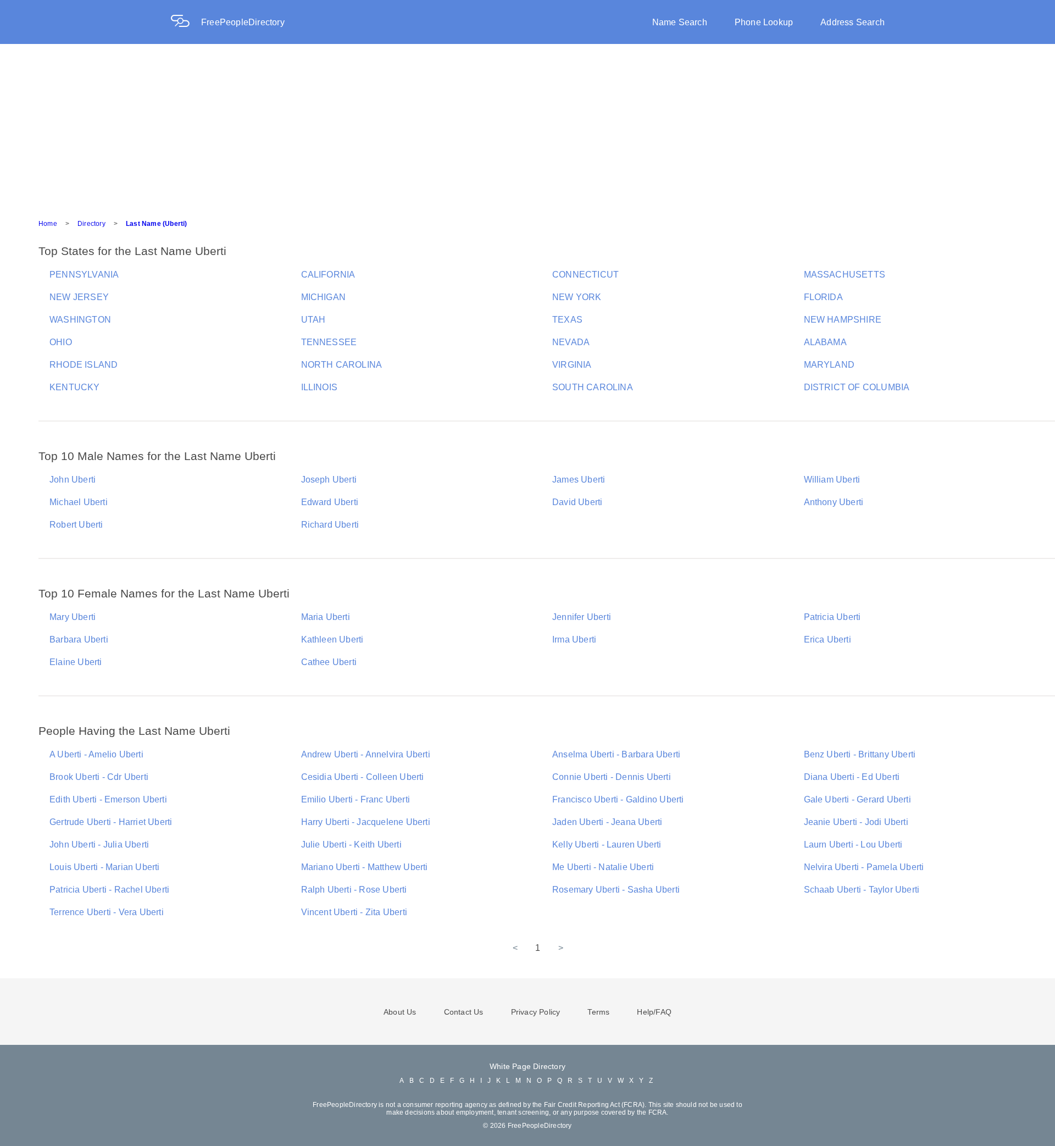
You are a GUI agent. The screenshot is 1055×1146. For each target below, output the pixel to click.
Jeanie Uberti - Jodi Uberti (856, 822)
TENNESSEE (329, 342)
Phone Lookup (764, 22)
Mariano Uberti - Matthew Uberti (364, 867)
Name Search (679, 22)
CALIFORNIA (328, 274)
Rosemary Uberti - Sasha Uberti (616, 889)
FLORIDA (823, 297)
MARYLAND (829, 364)
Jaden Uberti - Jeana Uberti (607, 822)
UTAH (313, 319)
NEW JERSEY (79, 297)
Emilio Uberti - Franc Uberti (355, 799)
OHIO (60, 342)
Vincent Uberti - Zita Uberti (354, 912)
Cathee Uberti (329, 662)
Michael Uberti (78, 502)
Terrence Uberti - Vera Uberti (106, 912)
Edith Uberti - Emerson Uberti (108, 799)
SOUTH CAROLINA (592, 387)
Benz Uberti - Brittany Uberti (860, 754)
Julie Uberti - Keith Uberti (351, 844)
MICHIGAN (323, 297)
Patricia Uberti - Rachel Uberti (109, 889)
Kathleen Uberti (332, 639)
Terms (598, 1011)
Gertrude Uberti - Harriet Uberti (110, 822)
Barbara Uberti (78, 639)
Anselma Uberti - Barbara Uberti (616, 754)
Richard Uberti (330, 524)
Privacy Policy (535, 1011)
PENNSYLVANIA (84, 274)
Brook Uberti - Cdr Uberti (98, 777)
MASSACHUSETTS (845, 274)
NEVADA (571, 342)
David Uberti (577, 502)
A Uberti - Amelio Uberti (96, 754)
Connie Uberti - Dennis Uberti (611, 777)
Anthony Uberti (834, 502)
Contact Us (464, 1011)
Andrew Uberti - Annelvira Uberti (365, 754)
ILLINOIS (319, 387)
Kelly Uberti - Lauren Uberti (607, 844)
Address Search (852, 22)
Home (47, 224)
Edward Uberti (330, 502)
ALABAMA (825, 342)
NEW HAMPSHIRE (843, 319)
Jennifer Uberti (581, 617)
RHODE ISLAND (83, 364)
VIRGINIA (572, 364)
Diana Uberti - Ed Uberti (852, 777)
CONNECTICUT (585, 274)
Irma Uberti (574, 639)
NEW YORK (577, 297)
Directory (91, 224)
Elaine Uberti (75, 662)
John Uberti (72, 479)
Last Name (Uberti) (156, 224)
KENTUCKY (74, 387)
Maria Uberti (325, 617)
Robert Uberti (76, 524)
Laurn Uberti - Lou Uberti (853, 844)
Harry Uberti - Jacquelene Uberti (365, 822)
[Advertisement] (527, 126)
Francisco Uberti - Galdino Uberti (618, 799)
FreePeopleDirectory (243, 22)
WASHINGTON (80, 319)
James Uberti (578, 479)
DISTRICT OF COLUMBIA (857, 387)
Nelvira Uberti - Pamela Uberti (864, 867)
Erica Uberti (827, 639)
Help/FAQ (654, 1011)
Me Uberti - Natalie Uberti (603, 867)
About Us (400, 1011)
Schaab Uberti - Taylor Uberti (862, 889)
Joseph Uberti (329, 479)
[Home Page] (185, 22)
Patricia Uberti (832, 617)
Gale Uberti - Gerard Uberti (857, 799)
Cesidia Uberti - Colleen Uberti (362, 777)
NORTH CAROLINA (341, 364)
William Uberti (832, 479)
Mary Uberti (72, 617)
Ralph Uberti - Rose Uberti (354, 889)
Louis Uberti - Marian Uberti (104, 867)
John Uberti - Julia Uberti (99, 844)
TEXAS (567, 319)
